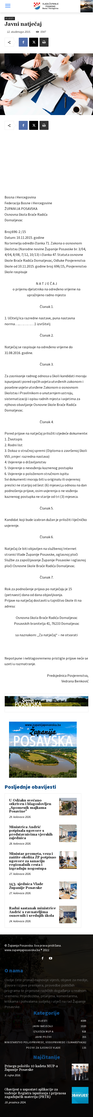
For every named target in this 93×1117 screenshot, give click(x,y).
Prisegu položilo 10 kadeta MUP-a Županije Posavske (31, 1068)
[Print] (44, 42)
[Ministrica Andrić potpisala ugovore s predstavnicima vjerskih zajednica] (68, 833)
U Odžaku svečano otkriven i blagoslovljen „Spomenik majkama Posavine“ (30, 806)
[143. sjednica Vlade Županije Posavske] (68, 890)
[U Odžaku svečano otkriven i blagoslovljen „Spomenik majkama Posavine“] (68, 806)
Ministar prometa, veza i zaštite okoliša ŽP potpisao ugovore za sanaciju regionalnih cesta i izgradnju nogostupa (32, 861)
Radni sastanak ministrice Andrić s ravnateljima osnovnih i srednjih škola (32, 912)
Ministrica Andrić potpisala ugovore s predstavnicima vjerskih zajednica (31, 832)
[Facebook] (23, 42)
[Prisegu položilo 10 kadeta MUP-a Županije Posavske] (80, 1072)
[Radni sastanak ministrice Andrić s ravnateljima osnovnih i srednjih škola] (68, 914)
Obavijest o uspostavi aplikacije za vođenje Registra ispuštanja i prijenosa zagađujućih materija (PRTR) (35, 1093)
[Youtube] (50, 958)
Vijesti (9, 18)
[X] (33, 42)
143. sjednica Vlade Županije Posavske (26, 886)
